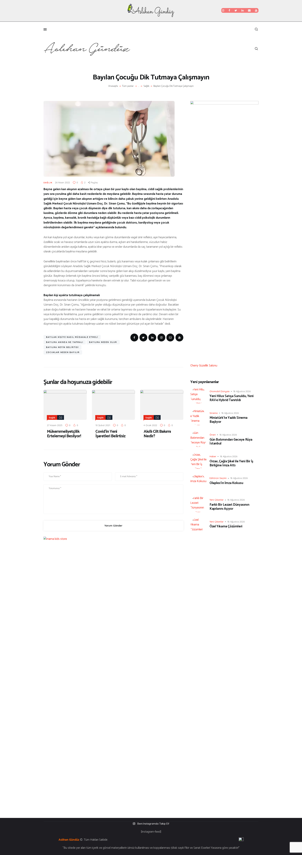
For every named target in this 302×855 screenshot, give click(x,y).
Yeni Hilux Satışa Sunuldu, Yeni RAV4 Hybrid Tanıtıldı (232, 398)
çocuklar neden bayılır (63, 352)
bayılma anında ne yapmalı (64, 342)
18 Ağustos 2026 (242, 391)
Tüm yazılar (128, 86)
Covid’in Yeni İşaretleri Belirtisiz (110, 434)
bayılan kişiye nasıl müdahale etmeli (72, 337)
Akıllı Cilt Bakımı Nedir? (157, 434)
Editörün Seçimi (218, 478)
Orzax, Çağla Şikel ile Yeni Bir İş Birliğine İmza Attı (231, 464)
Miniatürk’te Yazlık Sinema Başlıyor (228, 420)
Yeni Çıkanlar (217, 499)
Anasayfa (113, 86)
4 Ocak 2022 (150, 425)
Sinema (214, 413)
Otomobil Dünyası (219, 391)
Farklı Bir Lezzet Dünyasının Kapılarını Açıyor (229, 507)
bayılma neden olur (103, 342)
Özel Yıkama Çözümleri (226, 527)
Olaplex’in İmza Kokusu (226, 483)
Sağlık (146, 86)
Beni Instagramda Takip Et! (153, 823)
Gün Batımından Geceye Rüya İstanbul (231, 442)
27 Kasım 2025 (54, 425)
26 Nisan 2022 (62, 182)
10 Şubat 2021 (102, 425)
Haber (213, 456)
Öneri (213, 434)
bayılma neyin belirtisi (62, 347)
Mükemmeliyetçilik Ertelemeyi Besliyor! (64, 434)
